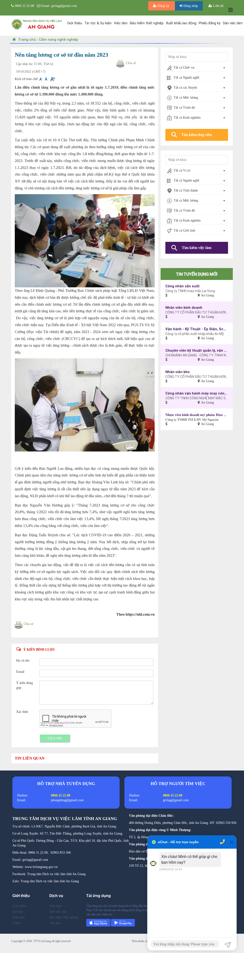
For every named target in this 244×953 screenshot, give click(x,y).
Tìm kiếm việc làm (196, 248)
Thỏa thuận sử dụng (143, 941)
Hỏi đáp (17, 911)
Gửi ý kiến (55, 738)
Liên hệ (218, 6)
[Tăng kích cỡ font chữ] (52, 79)
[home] (36, 24)
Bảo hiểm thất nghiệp (146, 23)
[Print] (120, 64)
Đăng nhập (190, 6)
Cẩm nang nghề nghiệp (58, 39)
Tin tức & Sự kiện (98, 23)
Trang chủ (26, 39)
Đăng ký (163, 6)
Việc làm (120, 23)
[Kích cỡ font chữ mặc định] (46, 79)
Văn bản (55, 923)
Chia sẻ (131, 63)
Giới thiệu (74, 23)
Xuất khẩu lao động (181, 23)
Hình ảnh (18, 917)
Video (16, 923)
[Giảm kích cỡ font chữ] (41, 79)
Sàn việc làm (233, 23)
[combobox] (196, 68)
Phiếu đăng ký (209, 23)
